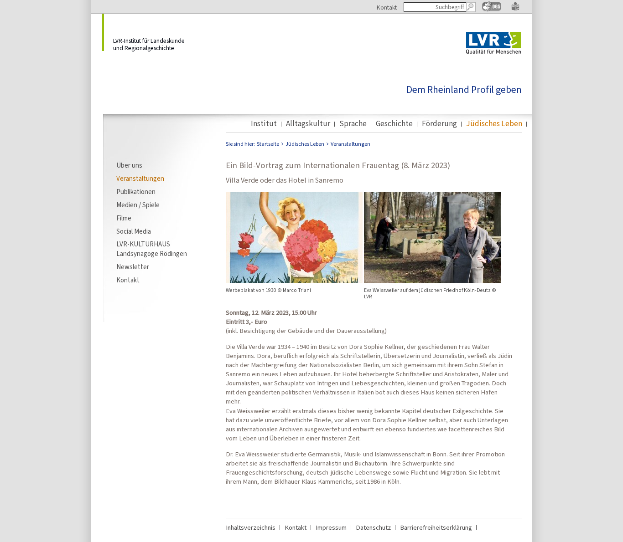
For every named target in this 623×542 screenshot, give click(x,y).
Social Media (133, 231)
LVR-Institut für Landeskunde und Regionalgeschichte (149, 44)
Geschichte (394, 123)
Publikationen (136, 191)
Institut (264, 123)
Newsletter (132, 266)
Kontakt (387, 7)
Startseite (268, 144)
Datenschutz (373, 527)
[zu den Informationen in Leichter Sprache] (515, 9)
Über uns (129, 165)
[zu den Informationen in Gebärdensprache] (492, 9)
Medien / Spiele (138, 205)
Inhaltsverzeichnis (250, 527)
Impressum (331, 527)
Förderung (439, 123)
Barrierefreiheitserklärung (436, 527)
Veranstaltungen (140, 178)
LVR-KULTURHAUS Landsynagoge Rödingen (151, 249)
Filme (123, 218)
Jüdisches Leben (494, 123)
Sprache (353, 123)
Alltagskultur (308, 123)
